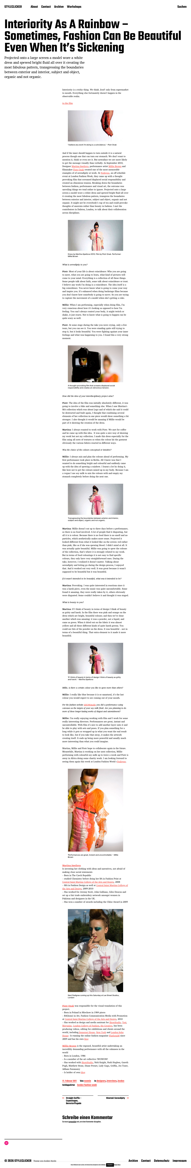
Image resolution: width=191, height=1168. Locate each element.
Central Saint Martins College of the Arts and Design (88, 882)
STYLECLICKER (13, 7)
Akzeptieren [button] (110, 1165)
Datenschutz (161, 1160)
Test (124, 1022)
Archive (59, 7)
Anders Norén (50, 1161)
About (34, 7)
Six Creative (106, 1025)
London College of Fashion (86, 1025)
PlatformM (114, 1035)
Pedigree (105, 173)
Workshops (74, 7)
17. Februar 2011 (69, 1081)
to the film (67, 103)
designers (101, 1081)
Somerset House (86, 1032)
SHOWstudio (90, 705)
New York (101, 1032)
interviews (112, 1081)
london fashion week (87, 1085)
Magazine (67, 1025)
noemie (87, 1081)
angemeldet (72, 1121)
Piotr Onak (78, 169)
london (121, 1081)
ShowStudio (115, 1022)
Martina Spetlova (80, 166)
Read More (117, 1165)
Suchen (182, 7)
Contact (46, 7)
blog (86, 1039)
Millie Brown (115, 166)
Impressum (180, 1160)
